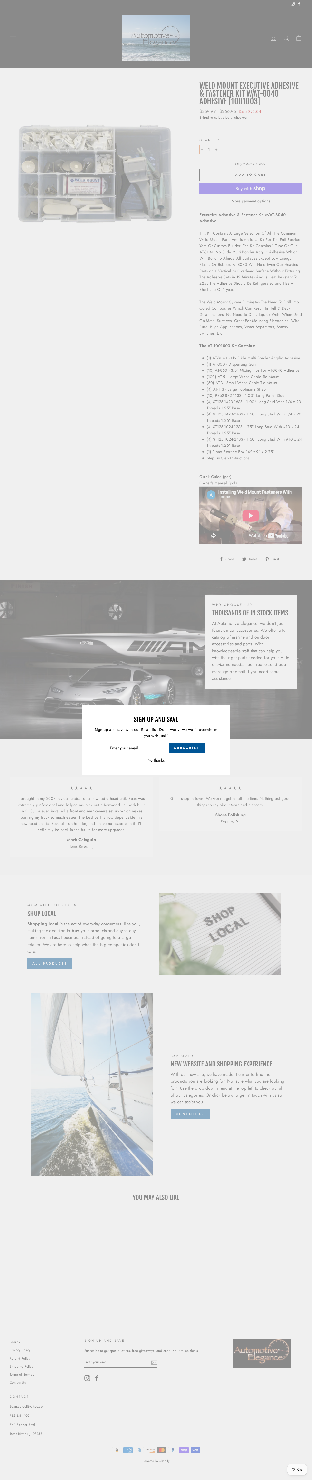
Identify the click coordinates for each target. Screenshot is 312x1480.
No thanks (156, 760)
